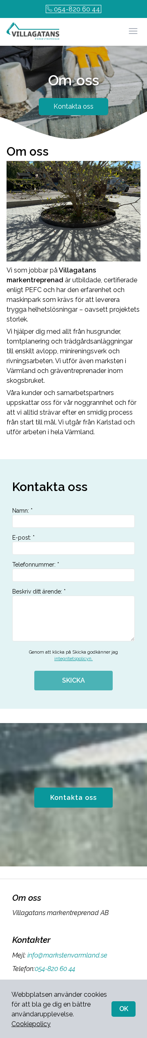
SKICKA (73, 680)
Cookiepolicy (31, 1024)
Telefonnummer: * (35, 564)
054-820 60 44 (77, 9)
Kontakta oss (73, 106)
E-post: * (23, 537)
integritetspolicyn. (73, 658)
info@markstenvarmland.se (67, 955)
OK (123, 1009)
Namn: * (22, 510)
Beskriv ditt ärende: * (39, 591)
